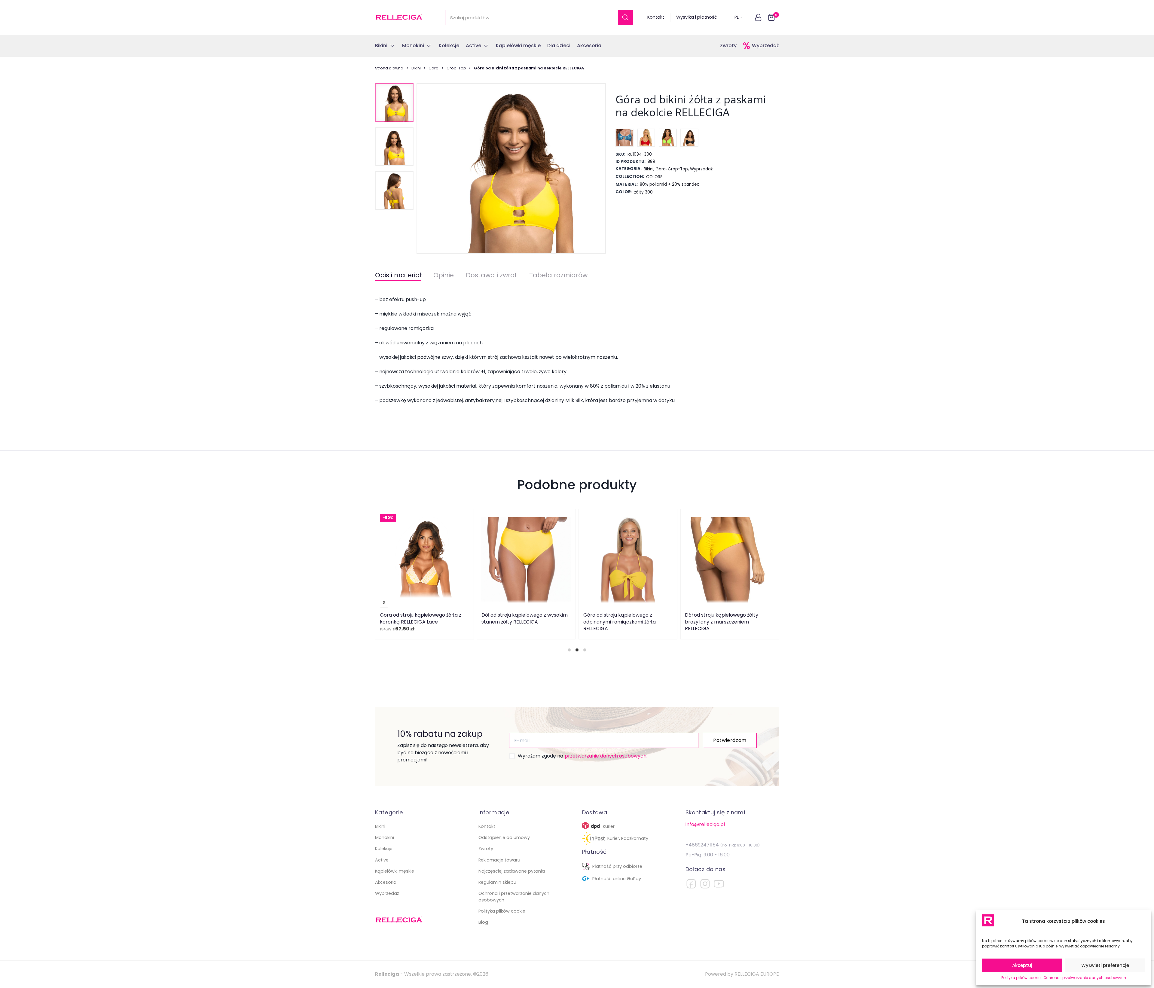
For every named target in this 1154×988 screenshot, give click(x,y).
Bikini (416, 68)
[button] (758, 17)
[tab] (569, 650)
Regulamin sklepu (497, 882)
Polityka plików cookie (1020, 977)
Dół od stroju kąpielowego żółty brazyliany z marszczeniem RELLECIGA (721, 621)
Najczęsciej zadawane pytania (511, 871)
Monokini (384, 837)
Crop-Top (456, 68)
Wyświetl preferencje (1105, 965)
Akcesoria (385, 882)
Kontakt (655, 17)
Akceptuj (1022, 965)
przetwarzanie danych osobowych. (606, 755)
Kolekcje (383, 849)
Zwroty (728, 45)
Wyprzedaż (765, 45)
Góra (433, 68)
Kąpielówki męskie (394, 871)
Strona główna (389, 68)
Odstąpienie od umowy (504, 837)
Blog (483, 922)
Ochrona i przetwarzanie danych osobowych (1084, 977)
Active (382, 860)
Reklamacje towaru (499, 860)
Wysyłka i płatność (696, 17)
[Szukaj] (625, 17)
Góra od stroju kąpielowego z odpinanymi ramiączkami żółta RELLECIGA (619, 621)
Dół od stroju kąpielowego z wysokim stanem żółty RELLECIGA (524, 618)
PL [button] (736, 17)
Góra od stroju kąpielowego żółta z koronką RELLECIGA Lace (420, 618)
